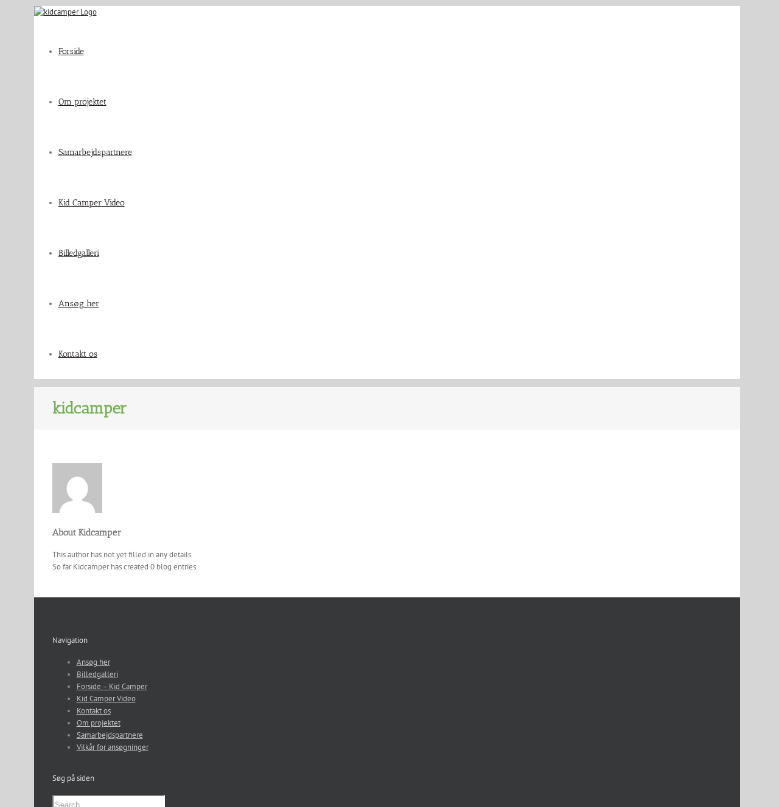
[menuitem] (399, 51)
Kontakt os (94, 711)
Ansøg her (93, 662)
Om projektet (99, 723)
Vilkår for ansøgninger (112, 747)
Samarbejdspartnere (110, 735)
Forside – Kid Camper (112, 686)
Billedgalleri (97, 674)
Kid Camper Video (106, 698)
